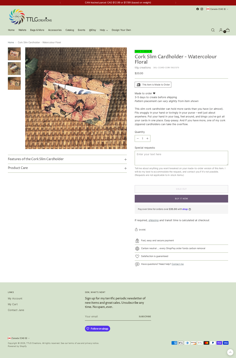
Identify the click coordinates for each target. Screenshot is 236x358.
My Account (15, 298)
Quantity (140, 131)
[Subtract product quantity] (138, 138)
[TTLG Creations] (30, 17)
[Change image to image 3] (14, 83)
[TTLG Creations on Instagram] (201, 9)
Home (11, 42)
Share (142, 230)
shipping (154, 220)
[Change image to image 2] (14, 68)
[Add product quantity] (147, 138)
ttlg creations (143, 67)
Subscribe (145, 316)
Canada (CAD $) (218, 9)
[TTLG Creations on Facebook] (197, 9)
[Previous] (60, 2)
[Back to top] (230, 352)
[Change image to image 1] (14, 53)
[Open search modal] (213, 30)
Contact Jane (16, 310)
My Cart (13, 304)
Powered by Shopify (17, 346)
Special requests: (145, 147)
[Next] (175, 2)
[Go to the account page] (219, 30)
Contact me (178, 264)
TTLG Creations (33, 343)
